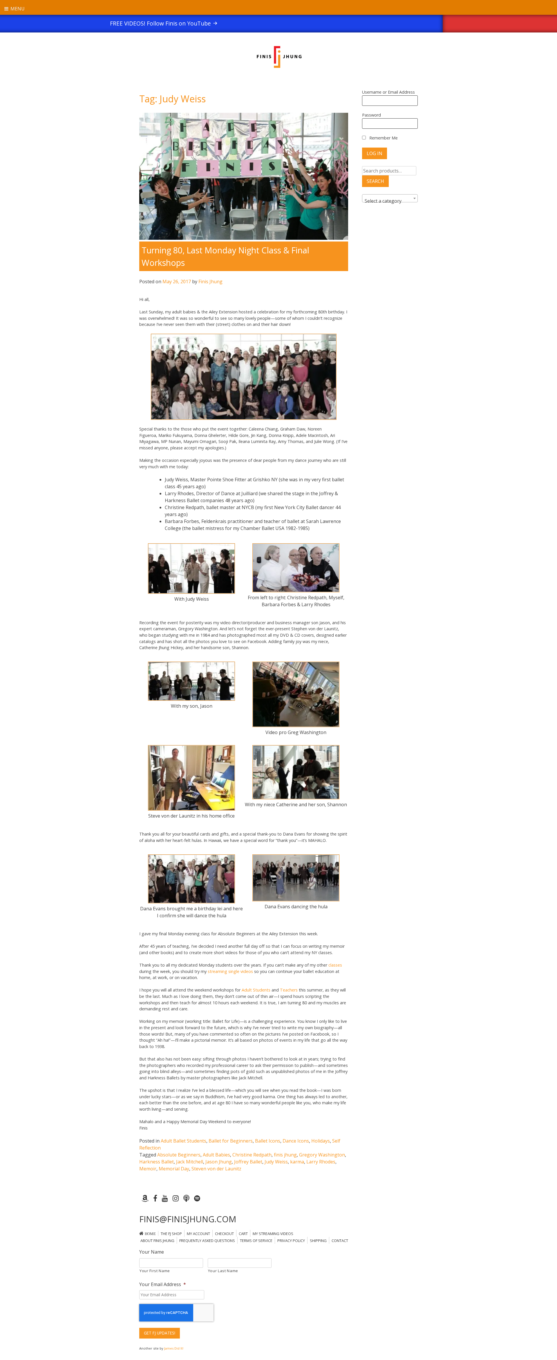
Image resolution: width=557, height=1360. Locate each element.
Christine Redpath (252, 1155)
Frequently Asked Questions (207, 1240)
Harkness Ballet (156, 1162)
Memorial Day (174, 1168)
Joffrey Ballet (248, 1162)
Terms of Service (256, 1240)
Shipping (318, 1240)
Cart (243, 1233)
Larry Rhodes (320, 1162)
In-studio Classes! (275, 23)
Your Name (151, 1252)
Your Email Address (162, 1284)
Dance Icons (296, 1141)
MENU (17, 9)
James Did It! (173, 1348)
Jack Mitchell (189, 1162)
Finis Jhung (210, 281)
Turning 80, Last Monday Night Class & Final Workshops (225, 256)
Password (371, 115)
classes (335, 965)
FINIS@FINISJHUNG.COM (187, 1219)
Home (150, 1234)
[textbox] (389, 201)
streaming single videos (230, 971)
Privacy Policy (291, 1240)
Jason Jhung (218, 1162)
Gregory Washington (322, 1155)
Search (375, 181)
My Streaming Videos (273, 1233)
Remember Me (383, 138)
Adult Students (257, 990)
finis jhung (285, 1155)
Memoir (147, 1168)
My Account (198, 1233)
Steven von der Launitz (216, 1168)
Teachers (289, 990)
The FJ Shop (171, 1233)
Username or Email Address (388, 92)
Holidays (320, 1141)
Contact (340, 1240)
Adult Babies (216, 1155)
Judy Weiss (276, 1162)
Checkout (224, 1233)
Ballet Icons (267, 1141)
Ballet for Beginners (231, 1141)
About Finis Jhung (157, 1240)
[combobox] (390, 198)
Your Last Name (223, 1270)
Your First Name (155, 1270)
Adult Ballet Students (183, 1141)
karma (297, 1162)
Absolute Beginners (178, 1155)
